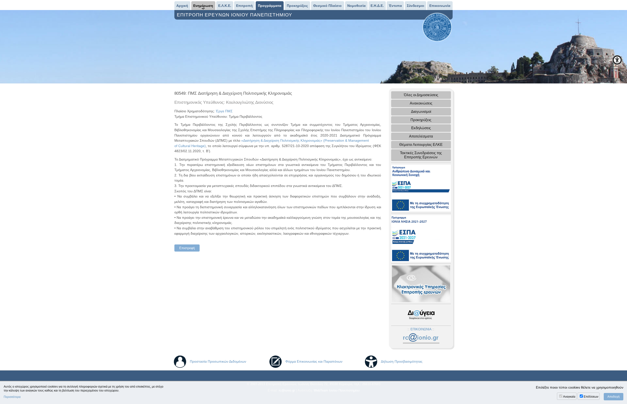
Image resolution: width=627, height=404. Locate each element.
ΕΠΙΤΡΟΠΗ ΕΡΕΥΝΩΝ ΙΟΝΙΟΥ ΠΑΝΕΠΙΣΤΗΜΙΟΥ (235, 14)
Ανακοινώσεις (421, 103)
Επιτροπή (244, 6)
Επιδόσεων (591, 396)
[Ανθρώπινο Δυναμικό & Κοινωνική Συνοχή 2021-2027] (421, 187)
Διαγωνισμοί (421, 111)
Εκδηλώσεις (421, 128)
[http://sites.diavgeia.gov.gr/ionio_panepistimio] (421, 314)
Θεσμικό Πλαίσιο (327, 6)
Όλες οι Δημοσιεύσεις (421, 95)
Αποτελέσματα (421, 136)
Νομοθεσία (356, 6)
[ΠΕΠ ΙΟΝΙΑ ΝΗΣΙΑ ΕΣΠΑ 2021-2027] (421, 238)
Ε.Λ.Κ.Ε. (224, 6)
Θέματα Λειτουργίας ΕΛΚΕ (421, 144)
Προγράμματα (269, 6)
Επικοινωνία (439, 6)
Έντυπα (395, 6)
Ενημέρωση (203, 6)
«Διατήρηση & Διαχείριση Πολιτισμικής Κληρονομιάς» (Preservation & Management (305, 140)
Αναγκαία (569, 396)
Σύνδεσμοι (415, 6)
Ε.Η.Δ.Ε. (377, 6)
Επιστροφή (187, 248)
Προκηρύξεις (297, 6)
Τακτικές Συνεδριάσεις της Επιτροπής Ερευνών (421, 155)
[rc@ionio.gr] (421, 338)
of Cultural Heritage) (190, 146)
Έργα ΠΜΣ (224, 111)
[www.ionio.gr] (437, 27)
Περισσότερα (12, 397)
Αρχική (182, 6)
